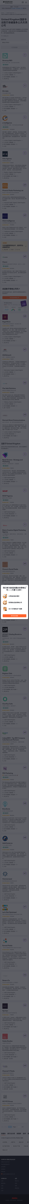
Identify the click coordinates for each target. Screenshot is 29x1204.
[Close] (26, 587)
